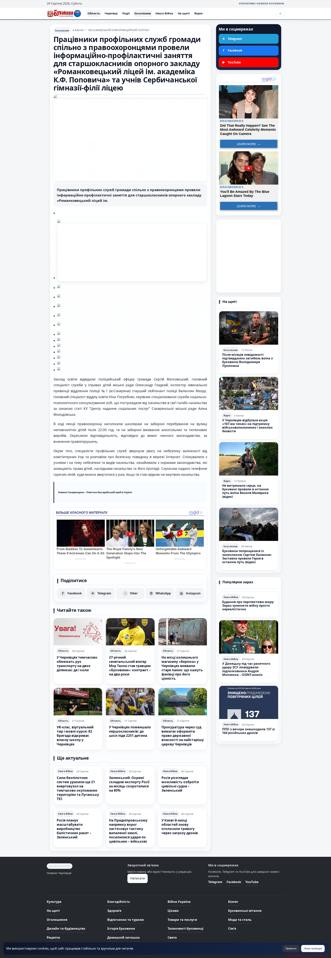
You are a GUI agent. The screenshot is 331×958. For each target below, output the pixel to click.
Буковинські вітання (244, 911)
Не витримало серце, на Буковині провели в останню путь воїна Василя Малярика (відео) (245, 491)
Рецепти (53, 937)
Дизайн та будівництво (66, 928)
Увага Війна (164, 13)
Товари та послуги (182, 920)
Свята (172, 937)
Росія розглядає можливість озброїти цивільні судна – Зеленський (180, 784)
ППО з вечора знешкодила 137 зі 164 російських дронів (248, 731)
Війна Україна (179, 902)
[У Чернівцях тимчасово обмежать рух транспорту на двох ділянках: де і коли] (78, 631)
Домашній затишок (123, 937)
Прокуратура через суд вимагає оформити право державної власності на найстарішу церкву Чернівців (182, 735)
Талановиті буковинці (185, 928)
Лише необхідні (313, 948)
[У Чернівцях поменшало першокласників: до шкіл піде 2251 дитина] (130, 701)
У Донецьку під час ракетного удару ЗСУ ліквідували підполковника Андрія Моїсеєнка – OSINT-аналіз (246, 669)
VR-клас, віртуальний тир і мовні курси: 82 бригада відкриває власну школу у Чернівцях (75, 735)
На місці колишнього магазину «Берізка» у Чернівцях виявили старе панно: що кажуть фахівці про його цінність (182, 668)
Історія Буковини (121, 928)
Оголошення (57, 920)
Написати (137, 878)
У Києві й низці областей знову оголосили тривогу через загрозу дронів (179, 826)
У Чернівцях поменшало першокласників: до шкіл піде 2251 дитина (130, 731)
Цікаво (173, 911)
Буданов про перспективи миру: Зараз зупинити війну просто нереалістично (248, 605)
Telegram (215, 882)
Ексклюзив (142, 13)
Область (94, 13)
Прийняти (290, 948)
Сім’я (232, 928)
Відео (198, 13)
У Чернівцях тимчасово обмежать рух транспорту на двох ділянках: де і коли (77, 663)
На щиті (184, 13)
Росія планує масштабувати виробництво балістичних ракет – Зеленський (74, 828)
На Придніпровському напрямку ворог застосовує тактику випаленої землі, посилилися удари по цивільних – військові (128, 831)
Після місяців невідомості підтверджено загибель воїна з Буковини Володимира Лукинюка (247, 360)
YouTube (251, 882)
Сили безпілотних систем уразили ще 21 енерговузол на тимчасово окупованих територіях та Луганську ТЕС (78, 788)
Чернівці (111, 13)
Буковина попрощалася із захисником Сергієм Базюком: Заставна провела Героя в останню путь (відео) (247, 556)
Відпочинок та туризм (125, 920)
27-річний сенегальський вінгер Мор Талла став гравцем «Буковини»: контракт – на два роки (130, 665)
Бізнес (233, 902)
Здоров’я (114, 911)
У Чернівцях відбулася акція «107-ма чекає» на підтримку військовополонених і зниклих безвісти (247, 425)
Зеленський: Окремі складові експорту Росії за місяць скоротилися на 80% (129, 784)
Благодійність (118, 902)
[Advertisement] (132, 252)
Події (126, 13)
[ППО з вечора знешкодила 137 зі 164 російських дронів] (248, 702)
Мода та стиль (240, 920)
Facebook (234, 882)
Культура (54, 902)
